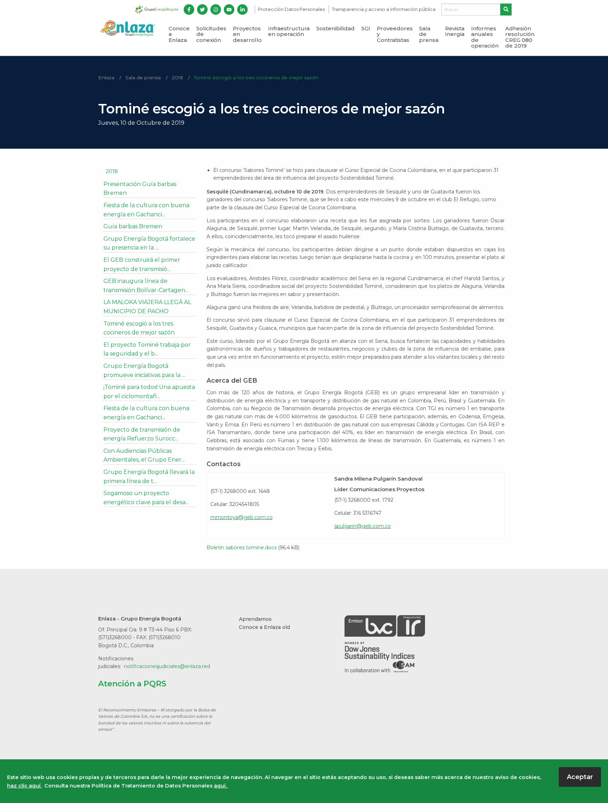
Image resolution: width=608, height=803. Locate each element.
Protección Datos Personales (292, 9)
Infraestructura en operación (289, 31)
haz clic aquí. (24, 786)
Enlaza (106, 77)
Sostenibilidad (335, 28)
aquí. (221, 786)
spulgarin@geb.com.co (362, 526)
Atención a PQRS (132, 683)
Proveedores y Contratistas (395, 34)
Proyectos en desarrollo (247, 34)
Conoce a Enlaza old (264, 627)
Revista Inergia (454, 31)
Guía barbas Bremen (132, 226)
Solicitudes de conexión (211, 34)
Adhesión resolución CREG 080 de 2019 (519, 37)
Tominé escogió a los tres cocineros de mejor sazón (256, 77)
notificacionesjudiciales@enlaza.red (167, 666)
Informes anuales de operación (485, 37)
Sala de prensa (428, 34)
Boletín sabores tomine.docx (242, 547)
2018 (177, 77)
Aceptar (580, 777)
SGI (365, 28)
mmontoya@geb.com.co (241, 517)
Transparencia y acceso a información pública (384, 9)
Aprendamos (255, 619)
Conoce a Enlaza (179, 34)
